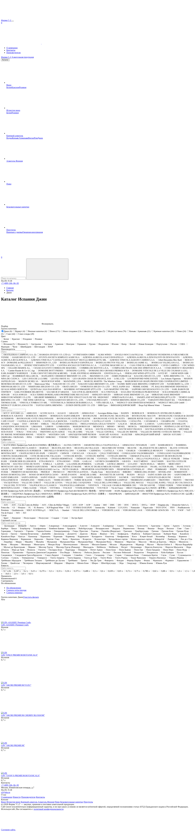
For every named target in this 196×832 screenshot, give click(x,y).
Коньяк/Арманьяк (20, 138)
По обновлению (13, 588)
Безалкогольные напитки (17, 207)
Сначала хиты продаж (16, 590)
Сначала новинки (14, 592)
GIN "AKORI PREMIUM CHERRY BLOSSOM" (23, 715)
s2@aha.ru (5, 792)
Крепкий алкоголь (14, 136)
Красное (15, 87)
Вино (8, 85)
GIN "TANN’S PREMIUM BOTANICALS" (20, 775)
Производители (13, 52)
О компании (12, 48)
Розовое (22, 87)
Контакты (10, 50)
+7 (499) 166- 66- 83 (10, 283)
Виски (31, 138)
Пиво (8, 184)
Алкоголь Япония (14, 161)
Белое (9, 87)
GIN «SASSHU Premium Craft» (15, 625)
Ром (36, 138)
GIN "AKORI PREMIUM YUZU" (16, 685)
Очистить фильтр (31, 597)
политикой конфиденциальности (49, 809)
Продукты (11, 230)
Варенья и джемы (14, 232)
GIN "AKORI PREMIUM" (13, 745)
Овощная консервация (32, 232)
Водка (9, 138)
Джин (40, 138)
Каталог (5, 60)
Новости (17, 797)
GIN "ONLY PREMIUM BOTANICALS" (19, 655)
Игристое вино (13, 110)
